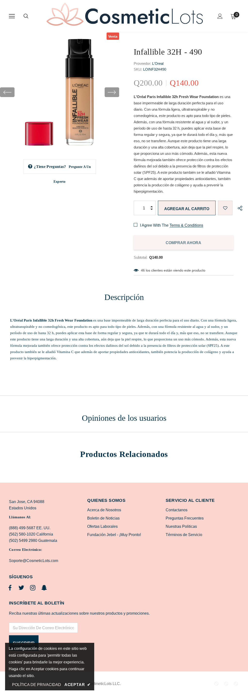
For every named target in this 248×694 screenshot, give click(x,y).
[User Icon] (220, 16)
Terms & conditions (186, 225)
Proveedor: (142, 63)
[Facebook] (10, 588)
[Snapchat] (44, 588)
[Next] (112, 92)
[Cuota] (238, 208)
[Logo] (125, 16)
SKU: (138, 69)
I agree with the (154, 225)
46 (143, 270)
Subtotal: (140, 257)
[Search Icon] (30, 16)
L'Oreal (157, 63)
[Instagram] (32, 588)
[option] (59, 92)
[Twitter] (21, 588)
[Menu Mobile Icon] (12, 16)
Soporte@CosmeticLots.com (33, 561)
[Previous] (7, 92)
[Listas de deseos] (225, 208)
